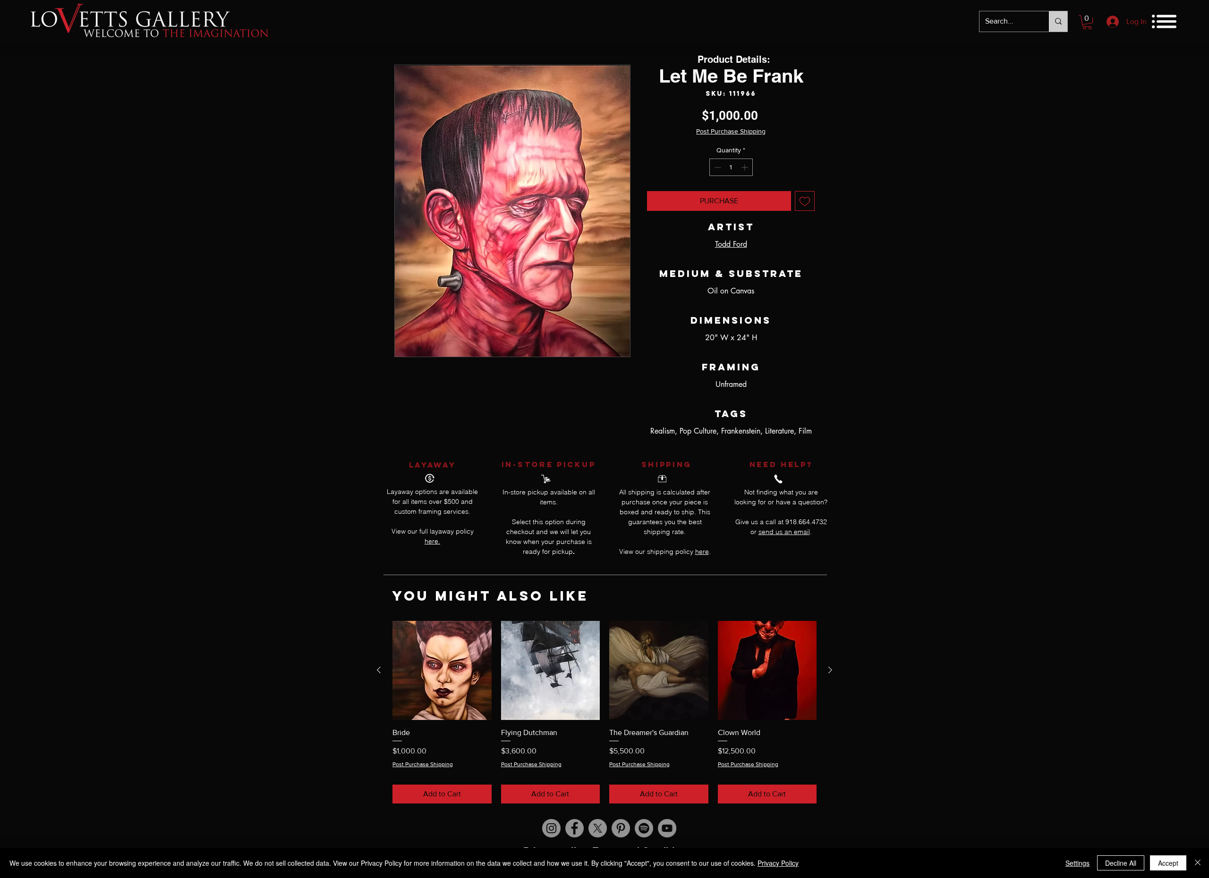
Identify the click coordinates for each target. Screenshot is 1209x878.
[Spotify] (644, 828)
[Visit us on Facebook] (574, 828)
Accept (1168, 863)
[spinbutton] (731, 167)
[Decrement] (717, 167)
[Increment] (745, 167)
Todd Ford (731, 244)
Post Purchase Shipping (731, 131)
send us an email (784, 531)
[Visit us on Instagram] (551, 828)
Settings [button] (1077, 863)
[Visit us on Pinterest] (621, 828)
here (702, 551)
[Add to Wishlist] (805, 201)
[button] (1087, 22)
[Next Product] (830, 670)
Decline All (1120, 863)
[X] (597, 828)
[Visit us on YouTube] (667, 828)
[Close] (1197, 862)
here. (432, 541)
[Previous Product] (378, 670)
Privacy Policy (778, 863)
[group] (604, 712)
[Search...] (1058, 21)
